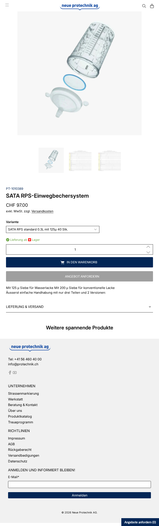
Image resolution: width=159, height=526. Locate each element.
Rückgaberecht (19, 450)
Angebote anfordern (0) (140, 522)
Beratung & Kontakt (22, 405)
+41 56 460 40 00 (28, 359)
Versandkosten (42, 211)
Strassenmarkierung (23, 393)
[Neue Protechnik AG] (79, 6)
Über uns (15, 410)
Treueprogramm (20, 422)
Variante (12, 222)
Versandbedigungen (23, 455)
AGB (11, 444)
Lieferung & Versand (25, 307)
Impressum (16, 438)
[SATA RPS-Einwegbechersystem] (79, 73)
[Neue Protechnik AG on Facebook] (10, 373)
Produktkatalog (20, 416)
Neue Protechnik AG (84, 512)
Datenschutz (17, 461)
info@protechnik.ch (23, 364)
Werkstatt (15, 399)
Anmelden (79, 495)
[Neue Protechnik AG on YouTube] (15, 373)
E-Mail (13, 477)
